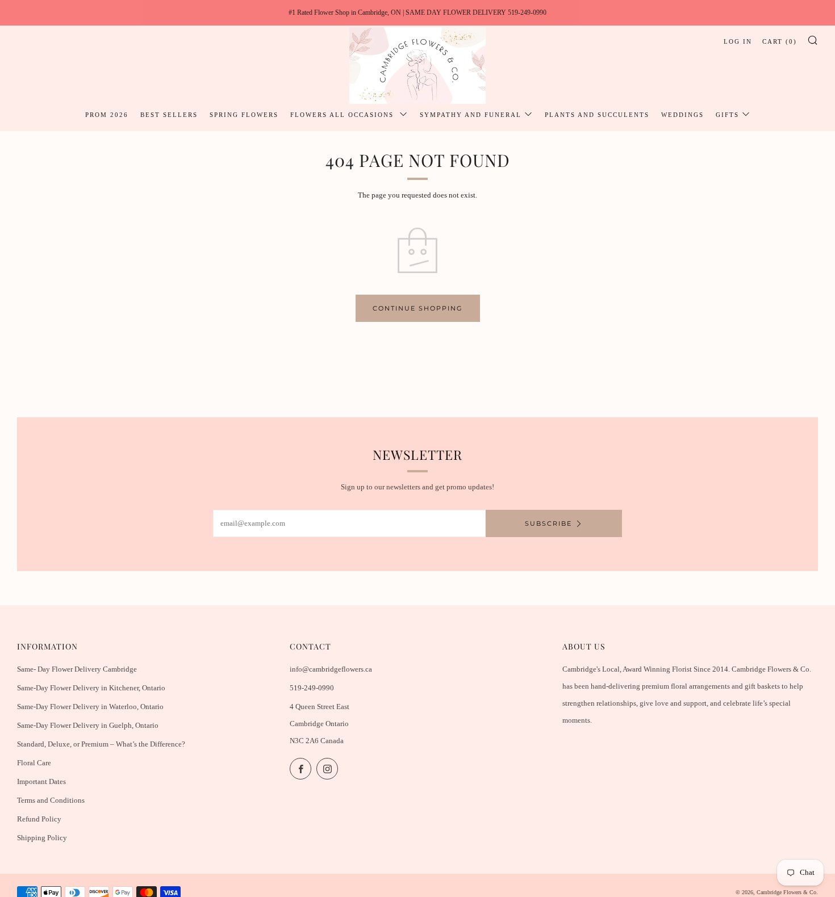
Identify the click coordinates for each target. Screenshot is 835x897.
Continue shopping (418, 308)
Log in (738, 41)
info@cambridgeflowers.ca (331, 669)
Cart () (779, 41)
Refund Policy (39, 819)
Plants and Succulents (597, 114)
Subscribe (548, 523)
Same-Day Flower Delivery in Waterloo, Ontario (90, 706)
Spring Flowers (244, 114)
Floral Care (34, 762)
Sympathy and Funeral (470, 114)
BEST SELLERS (169, 114)
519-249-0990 (312, 688)
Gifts (727, 114)
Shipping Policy (42, 837)
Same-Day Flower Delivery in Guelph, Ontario (87, 725)
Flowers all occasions (343, 114)
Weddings (682, 114)
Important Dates (41, 781)
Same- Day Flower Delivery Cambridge (77, 669)
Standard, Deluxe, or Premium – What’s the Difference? (101, 744)
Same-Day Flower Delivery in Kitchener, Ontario (91, 688)
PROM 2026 (106, 114)
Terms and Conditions (51, 800)
